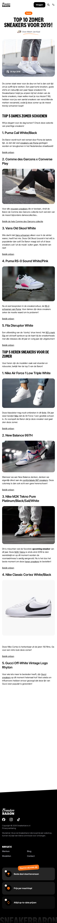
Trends (28, 13)
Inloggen (39, 5)
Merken (6, 851)
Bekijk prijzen (8, 152)
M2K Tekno (19, 552)
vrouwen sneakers (19, 208)
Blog (29, 851)
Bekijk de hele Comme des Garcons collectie (22, 221)
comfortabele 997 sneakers (35, 480)
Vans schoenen (22, 235)
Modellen (6, 856)
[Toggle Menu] (53, 4)
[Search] (48, 4)
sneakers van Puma (29, 143)
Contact (31, 856)
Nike (16, 416)
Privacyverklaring (9, 828)
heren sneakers (32, 561)
